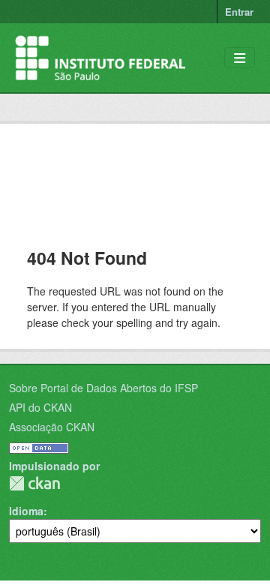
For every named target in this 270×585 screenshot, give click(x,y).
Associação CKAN (51, 426)
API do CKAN (40, 407)
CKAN (34, 483)
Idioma (26, 510)
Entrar (239, 11)
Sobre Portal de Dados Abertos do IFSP (103, 387)
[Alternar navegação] (239, 58)
